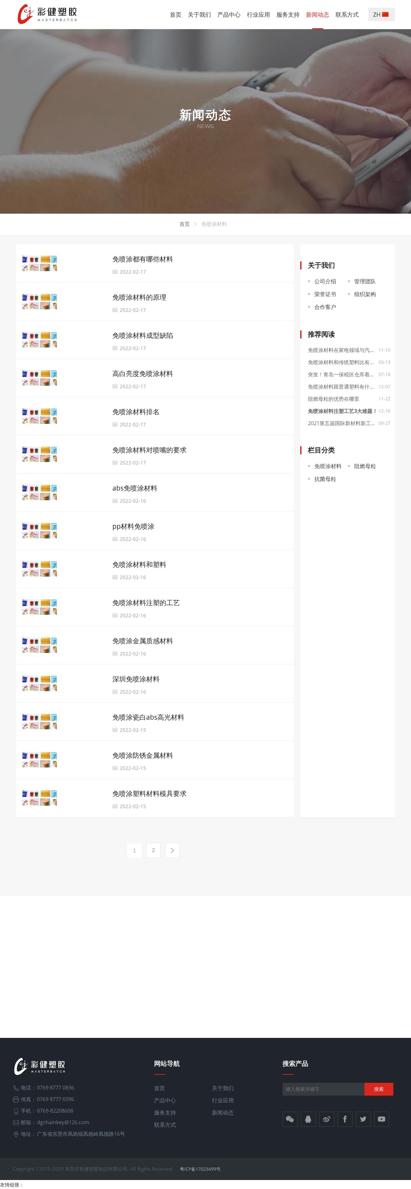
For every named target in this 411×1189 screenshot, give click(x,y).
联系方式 (347, 14)
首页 (175, 14)
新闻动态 (317, 14)
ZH (377, 14)
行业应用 (258, 14)
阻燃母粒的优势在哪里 (333, 398)
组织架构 (365, 294)
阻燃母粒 (365, 466)
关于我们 (199, 14)
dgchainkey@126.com (63, 1122)
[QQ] (308, 1119)
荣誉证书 (325, 294)
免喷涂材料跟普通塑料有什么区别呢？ (348, 386)
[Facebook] (345, 1119)
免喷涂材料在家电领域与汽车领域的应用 (348, 350)
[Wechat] (290, 1119)
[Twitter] (363, 1119)
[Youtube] (381, 1119)
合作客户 (325, 307)
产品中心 (228, 14)
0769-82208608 (55, 1110)
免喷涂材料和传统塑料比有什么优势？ (348, 362)
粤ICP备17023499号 (200, 1169)
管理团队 (365, 281)
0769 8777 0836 (55, 1087)
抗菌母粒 (325, 479)
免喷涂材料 (214, 223)
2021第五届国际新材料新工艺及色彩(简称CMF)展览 (348, 423)
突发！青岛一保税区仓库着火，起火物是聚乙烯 (348, 374)
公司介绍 (325, 281)
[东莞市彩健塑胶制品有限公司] (47, 14)
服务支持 (288, 14)
